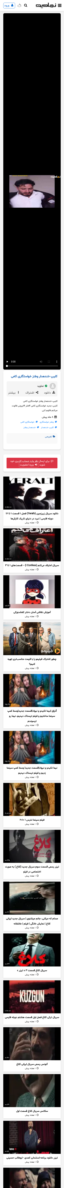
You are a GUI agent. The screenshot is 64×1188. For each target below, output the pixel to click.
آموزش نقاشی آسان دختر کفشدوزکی (32, 612)
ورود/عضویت (27, 465)
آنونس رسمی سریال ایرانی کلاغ (32, 1064)
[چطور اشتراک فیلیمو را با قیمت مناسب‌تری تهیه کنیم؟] (32, 638)
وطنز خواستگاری (47, 422)
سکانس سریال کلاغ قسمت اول (32, 1111)
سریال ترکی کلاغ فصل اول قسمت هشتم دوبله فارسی (32, 1017)
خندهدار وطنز (29, 427)
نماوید (40, 386)
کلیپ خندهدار (47, 427)
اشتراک (30, 393)
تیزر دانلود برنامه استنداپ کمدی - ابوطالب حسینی (32, 1158)
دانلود (48, 393)
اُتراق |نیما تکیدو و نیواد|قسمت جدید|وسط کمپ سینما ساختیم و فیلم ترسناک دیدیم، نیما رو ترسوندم (32, 716)
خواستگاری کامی (27, 422)
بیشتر (12, 393)
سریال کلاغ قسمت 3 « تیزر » (32, 970)
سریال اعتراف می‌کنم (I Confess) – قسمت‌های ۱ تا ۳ (32, 565)
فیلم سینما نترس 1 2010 (32, 820)
